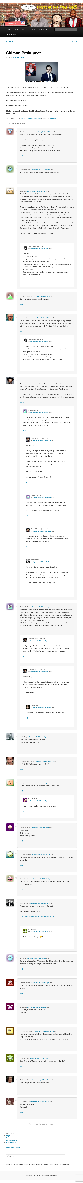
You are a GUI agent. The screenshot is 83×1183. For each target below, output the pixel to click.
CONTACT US (43, 30)
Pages (16, 30)
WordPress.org (11, 1142)
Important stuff (11, 34)
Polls (23, 30)
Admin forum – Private (13, 1148)
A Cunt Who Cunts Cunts (33, 118)
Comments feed (11, 1140)
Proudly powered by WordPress (47, 1175)
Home (9, 30)
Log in (8, 1136)
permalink (53, 118)
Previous (9, 41)
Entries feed (10, 1138)
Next (74, 41)
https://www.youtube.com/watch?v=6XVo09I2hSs (37, 916)
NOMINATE (31, 30)
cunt (22, 118)
